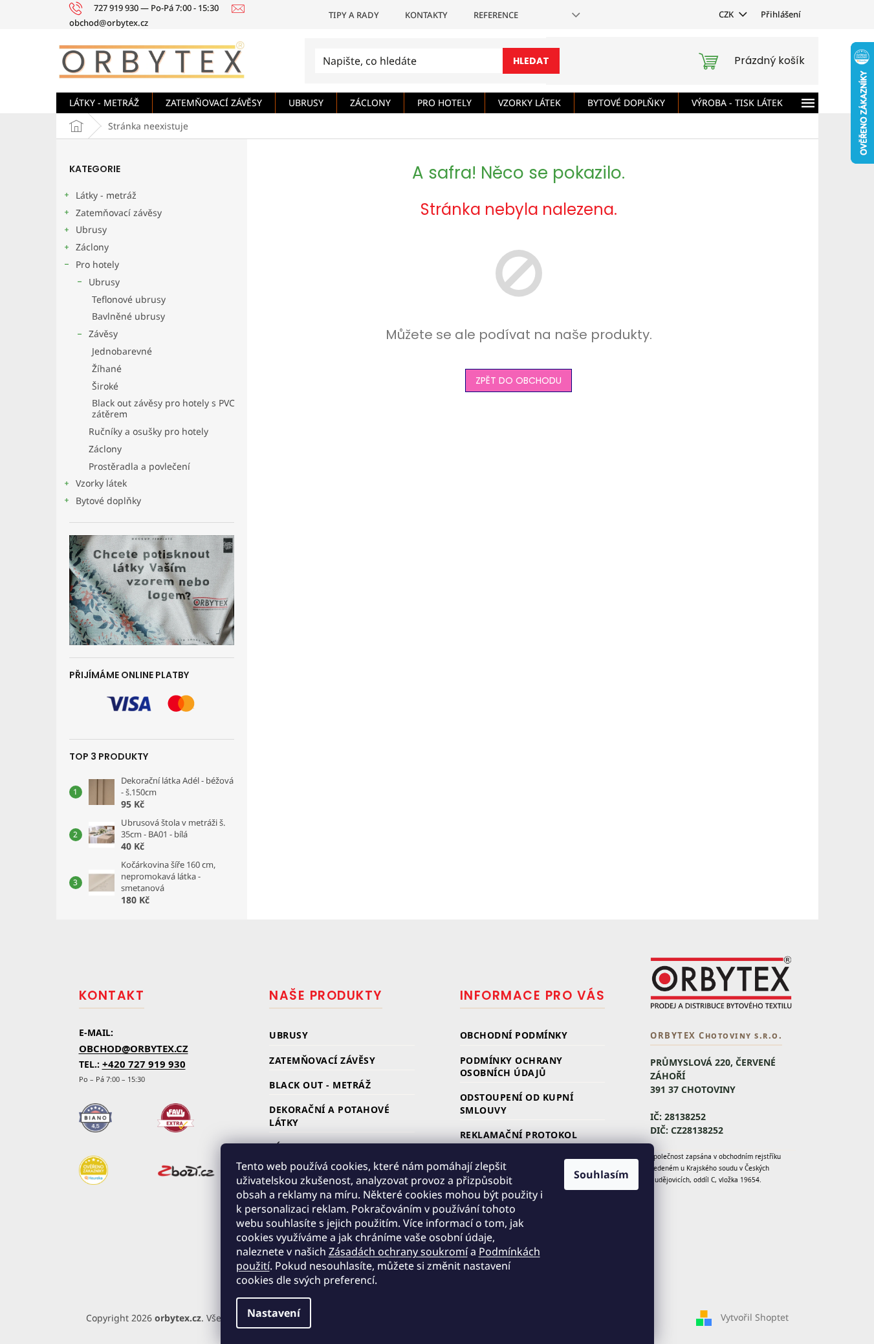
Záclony (92, 247)
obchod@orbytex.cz (133, 1048)
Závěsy (103, 333)
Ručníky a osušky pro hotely (148, 431)
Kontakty (426, 15)
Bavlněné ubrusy (128, 316)
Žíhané (107, 368)
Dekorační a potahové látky (329, 1115)
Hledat (531, 60)
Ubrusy (91, 229)
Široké (105, 386)
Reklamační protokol (519, 1135)
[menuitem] (104, 103)
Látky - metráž (106, 195)
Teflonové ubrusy (129, 299)
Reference (496, 15)
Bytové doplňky (108, 500)
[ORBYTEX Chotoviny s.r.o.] (721, 982)
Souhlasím (601, 1174)
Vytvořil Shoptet (755, 1316)
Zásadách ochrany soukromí (398, 1251)
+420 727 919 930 (144, 1063)
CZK (727, 14)
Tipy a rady (354, 15)
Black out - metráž (320, 1085)
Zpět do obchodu (518, 380)
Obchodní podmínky (514, 1035)
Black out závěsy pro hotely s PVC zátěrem (163, 408)
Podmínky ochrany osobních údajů (511, 1066)
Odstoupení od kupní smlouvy (517, 1103)
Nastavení (273, 1313)
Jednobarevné (122, 351)
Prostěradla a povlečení (139, 466)
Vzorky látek (101, 483)
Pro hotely (97, 264)
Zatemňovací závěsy (119, 212)
